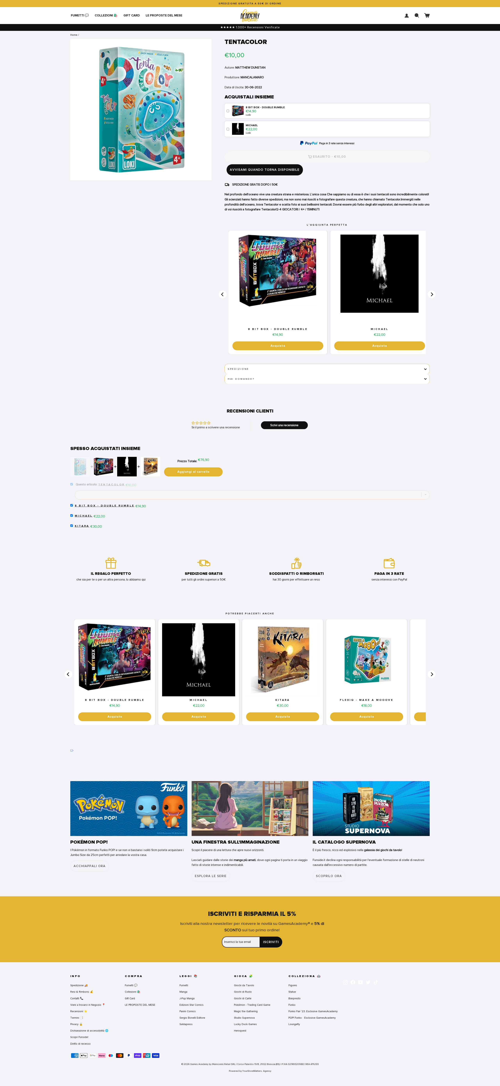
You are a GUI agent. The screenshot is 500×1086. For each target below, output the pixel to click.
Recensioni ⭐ (78, 1011)
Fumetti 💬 (80, 15)
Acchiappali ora (90, 866)
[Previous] (223, 294)
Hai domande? (241, 379)
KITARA (82, 526)
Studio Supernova (244, 1017)
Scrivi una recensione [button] (284, 425)
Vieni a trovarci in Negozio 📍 (87, 1004)
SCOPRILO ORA (329, 876)
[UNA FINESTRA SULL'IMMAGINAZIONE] (250, 808)
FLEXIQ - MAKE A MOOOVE (366, 700)
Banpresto (294, 998)
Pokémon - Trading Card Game (252, 1004)
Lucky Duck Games (245, 1024)
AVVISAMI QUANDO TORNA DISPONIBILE (265, 169)
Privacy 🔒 (76, 1024)
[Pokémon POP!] (128, 808)
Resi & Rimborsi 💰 (81, 991)
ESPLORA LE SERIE (211, 876)
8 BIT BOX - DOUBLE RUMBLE (278, 329)
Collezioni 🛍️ (106, 15)
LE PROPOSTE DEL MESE (164, 15)
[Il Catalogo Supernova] (371, 808)
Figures (292, 985)
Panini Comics (187, 1011)
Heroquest (240, 1030)
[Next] (432, 294)
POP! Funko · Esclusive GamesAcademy (312, 1017)
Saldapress (186, 1024)
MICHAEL (379, 329)
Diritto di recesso (80, 1043)
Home (73, 34)
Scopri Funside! (79, 1037)
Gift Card (131, 15)
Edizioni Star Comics (191, 1004)
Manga (183, 991)
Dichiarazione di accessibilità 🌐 (89, 1030)
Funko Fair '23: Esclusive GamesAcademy (313, 1011)
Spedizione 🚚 (79, 985)
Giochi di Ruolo (243, 991)
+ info (248, 114)
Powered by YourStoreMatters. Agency (250, 1071)
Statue (292, 991)
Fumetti (183, 985)
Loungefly (294, 1024)
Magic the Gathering (246, 1011)
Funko (292, 1004)
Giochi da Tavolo (244, 985)
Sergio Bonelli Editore (192, 1017)
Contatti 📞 (76, 998)
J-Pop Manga (187, 998)
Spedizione (238, 369)
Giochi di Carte (242, 998)
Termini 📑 (76, 1017)
